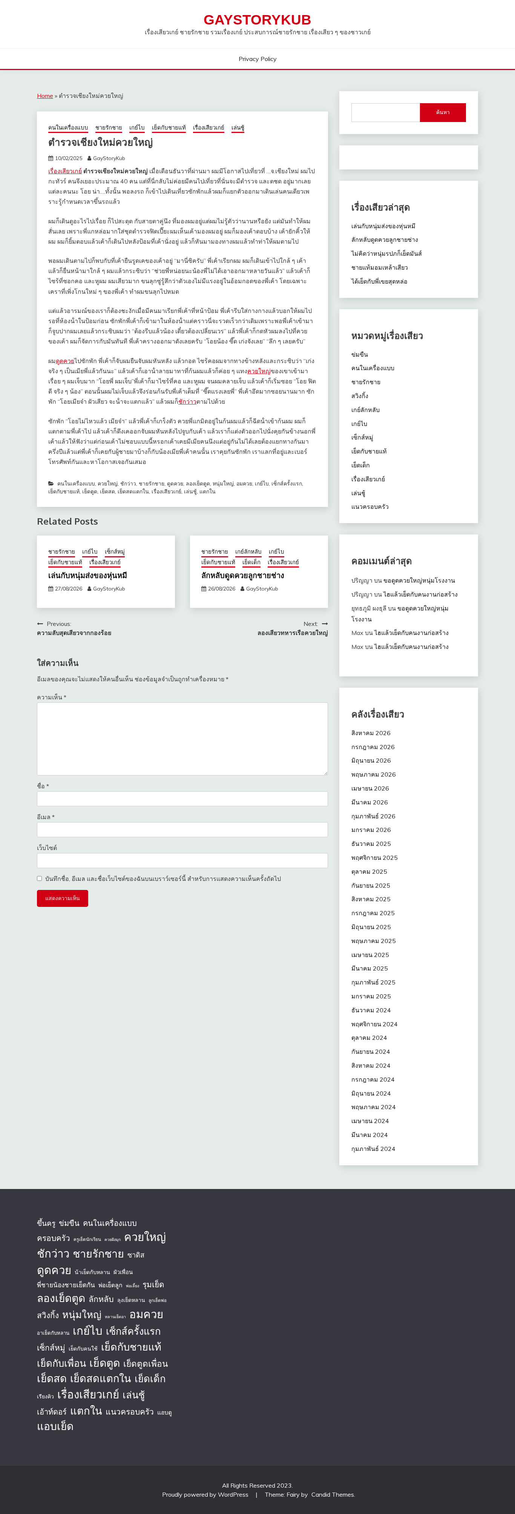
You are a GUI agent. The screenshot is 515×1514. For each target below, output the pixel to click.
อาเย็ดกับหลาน (53, 1333)
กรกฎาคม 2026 (373, 747)
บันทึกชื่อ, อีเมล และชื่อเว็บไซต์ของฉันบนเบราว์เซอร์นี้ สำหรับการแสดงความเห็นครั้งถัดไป (163, 878)
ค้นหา (443, 112)
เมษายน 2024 (370, 1121)
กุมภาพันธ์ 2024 (373, 1148)
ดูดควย (65, 361)
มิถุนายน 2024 (371, 1093)
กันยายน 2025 (370, 885)
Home (45, 95)
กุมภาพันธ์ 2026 (373, 816)
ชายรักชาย (108, 127)
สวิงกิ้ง (359, 396)
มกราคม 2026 (371, 829)
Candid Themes (332, 1494)
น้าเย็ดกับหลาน (92, 1272)
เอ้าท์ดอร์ (52, 1411)
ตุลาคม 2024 (369, 1037)
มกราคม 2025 (371, 996)
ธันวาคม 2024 (371, 1010)
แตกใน (207, 491)
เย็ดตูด (89, 491)
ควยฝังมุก (112, 1239)
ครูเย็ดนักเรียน (87, 1239)
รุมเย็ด (153, 1284)
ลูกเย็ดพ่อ (158, 1300)
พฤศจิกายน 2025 (374, 857)
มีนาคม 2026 (369, 802)
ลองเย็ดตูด (198, 483)
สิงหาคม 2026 (371, 733)
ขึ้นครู (46, 1223)
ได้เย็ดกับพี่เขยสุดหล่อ (379, 281)
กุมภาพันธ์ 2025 (373, 982)
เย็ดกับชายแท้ (169, 127)
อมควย (244, 483)
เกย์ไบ (137, 127)
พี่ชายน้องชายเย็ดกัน (66, 1285)
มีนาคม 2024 (369, 1135)
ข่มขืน (359, 354)
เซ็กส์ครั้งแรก (286, 483)
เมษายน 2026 (370, 788)
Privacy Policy (258, 59)
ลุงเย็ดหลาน (131, 1300)
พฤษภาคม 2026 (373, 774)
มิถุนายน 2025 (371, 927)
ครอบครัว (53, 1238)
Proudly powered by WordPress (206, 1494)
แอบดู (164, 1412)
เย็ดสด (107, 491)
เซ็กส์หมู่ (115, 551)
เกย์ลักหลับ (248, 551)
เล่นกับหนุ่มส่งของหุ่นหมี (87, 575)
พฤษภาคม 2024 (373, 1107)
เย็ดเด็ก (251, 562)
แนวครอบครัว (370, 506)
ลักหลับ (101, 1299)
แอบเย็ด (55, 1426)
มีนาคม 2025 (369, 968)
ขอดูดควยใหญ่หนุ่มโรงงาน (419, 580)
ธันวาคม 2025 (371, 843)
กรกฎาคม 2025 (373, 913)
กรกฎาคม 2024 (373, 1079)
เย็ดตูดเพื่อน (145, 1363)
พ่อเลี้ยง (132, 1285)
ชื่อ (43, 786)
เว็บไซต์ (47, 848)
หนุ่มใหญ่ (223, 483)
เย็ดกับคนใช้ (83, 1348)
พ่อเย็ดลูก (110, 1285)
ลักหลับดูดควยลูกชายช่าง (242, 575)
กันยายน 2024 (370, 1051)
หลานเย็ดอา (115, 1316)
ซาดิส (135, 1255)
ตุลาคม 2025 (369, 871)
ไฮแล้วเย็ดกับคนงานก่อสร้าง (420, 594)
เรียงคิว (45, 1396)
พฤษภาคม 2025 (373, 941)
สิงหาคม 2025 (371, 899)
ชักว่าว (187, 401)
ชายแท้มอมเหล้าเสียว (379, 267)
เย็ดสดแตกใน (133, 491)
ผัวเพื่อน (123, 1272)
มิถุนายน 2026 (371, 760)
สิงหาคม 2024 (371, 1065)
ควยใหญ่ (259, 371)
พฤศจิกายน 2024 (374, 1024)
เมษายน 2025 (370, 954)
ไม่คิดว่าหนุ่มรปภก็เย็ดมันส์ (386, 253)
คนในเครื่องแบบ (68, 127)
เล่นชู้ (237, 127)
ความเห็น (51, 697)
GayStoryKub (257, 19)
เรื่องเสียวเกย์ (208, 127)
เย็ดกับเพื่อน (61, 1363)
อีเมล (46, 817)
